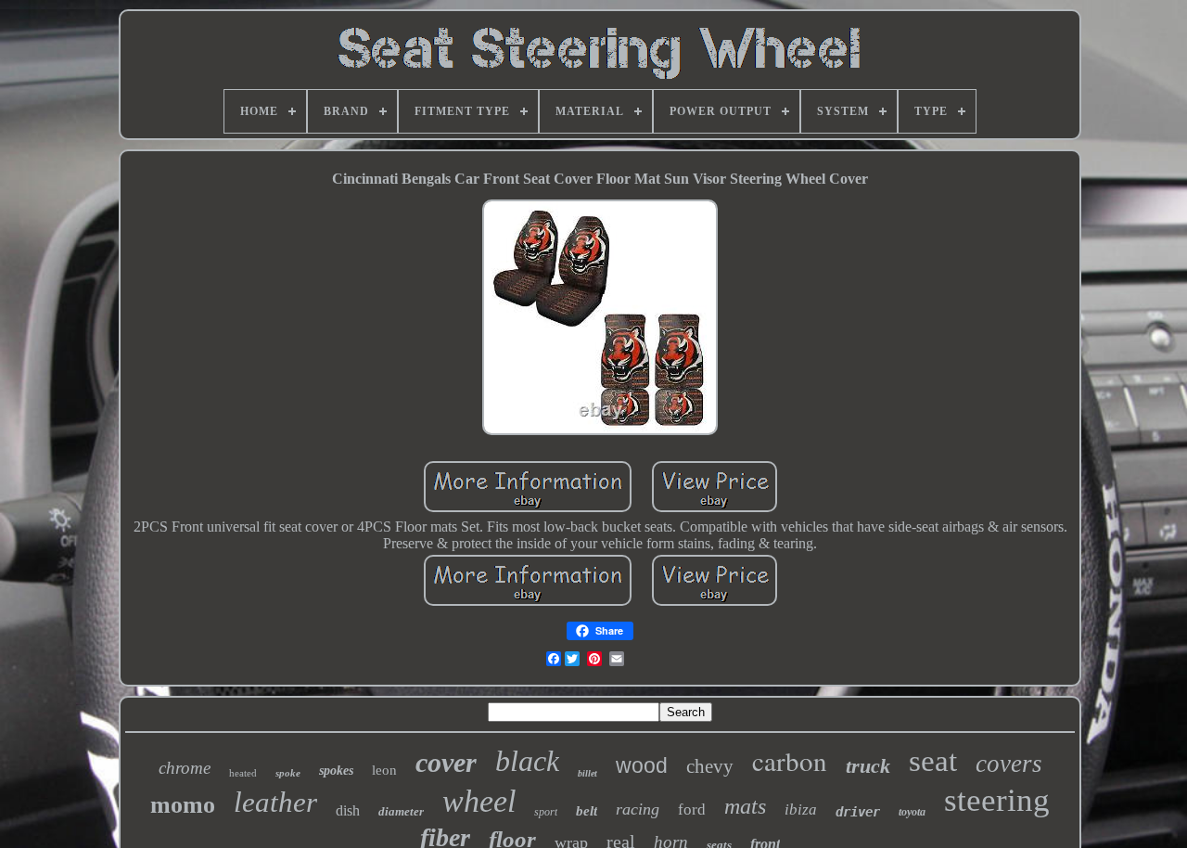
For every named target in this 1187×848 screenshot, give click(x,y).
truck (868, 765)
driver (858, 811)
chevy (710, 766)
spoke (287, 772)
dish (348, 810)
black (527, 760)
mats (745, 806)
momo (182, 804)
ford (692, 809)
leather (275, 802)
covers (1009, 763)
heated (243, 772)
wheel (479, 801)
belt (586, 810)
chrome (185, 767)
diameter (401, 811)
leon (384, 770)
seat (933, 760)
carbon (789, 760)
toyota (912, 811)
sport (545, 811)
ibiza (801, 809)
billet (587, 773)
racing (637, 809)
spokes (336, 770)
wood (642, 765)
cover (446, 762)
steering (997, 800)
